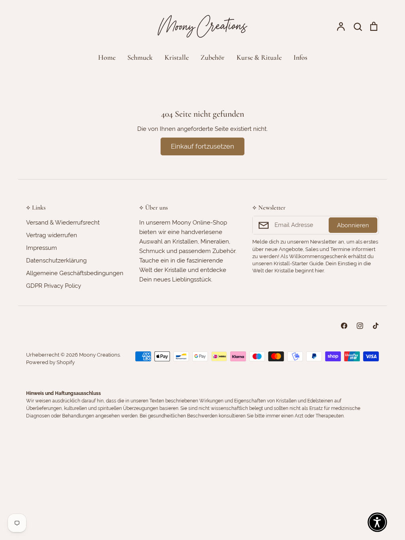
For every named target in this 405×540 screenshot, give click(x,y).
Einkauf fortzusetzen (202, 146)
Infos (300, 57)
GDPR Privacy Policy (53, 285)
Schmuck (140, 57)
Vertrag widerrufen (51, 235)
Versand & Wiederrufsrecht (63, 222)
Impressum (41, 247)
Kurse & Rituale (259, 57)
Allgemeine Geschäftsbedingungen (74, 273)
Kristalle (177, 57)
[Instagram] (360, 326)
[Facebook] (344, 326)
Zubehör (213, 57)
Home (106, 57)
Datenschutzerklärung (56, 260)
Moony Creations (99, 355)
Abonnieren (353, 225)
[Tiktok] (376, 326)
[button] (377, 522)
